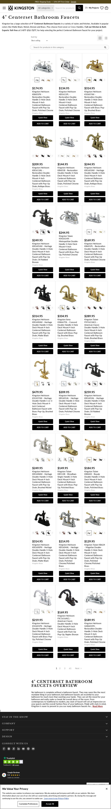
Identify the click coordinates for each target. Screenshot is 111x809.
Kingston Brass (37, 113)
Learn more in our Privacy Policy (56, 798)
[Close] (107, 789)
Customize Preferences (28, 804)
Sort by (34, 37)
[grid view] (100, 38)
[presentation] (52, 80)
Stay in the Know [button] (15, 717)
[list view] (106, 38)
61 (70, 668)
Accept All (50, 804)
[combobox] (65, 8)
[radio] (37, 79)
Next (77, 668)
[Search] (79, 8)
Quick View (42, 118)
